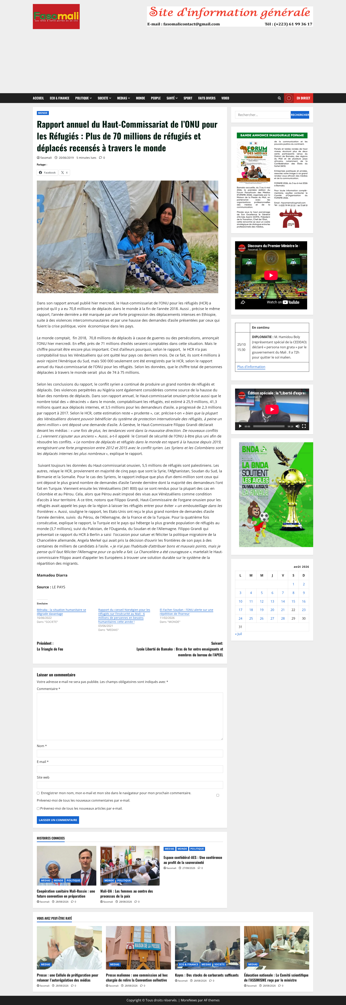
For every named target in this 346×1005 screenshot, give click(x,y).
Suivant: (180, 648)
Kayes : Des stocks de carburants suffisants (207, 975)
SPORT (188, 98)
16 (304, 601)
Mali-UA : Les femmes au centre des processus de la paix (126, 893)
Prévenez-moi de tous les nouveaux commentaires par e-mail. (83, 800)
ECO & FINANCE (59, 98)
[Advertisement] (173, 59)
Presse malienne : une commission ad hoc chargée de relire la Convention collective (137, 977)
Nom (42, 746)
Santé (171, 98)
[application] (272, 409)
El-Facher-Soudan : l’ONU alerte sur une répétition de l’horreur (186, 612)
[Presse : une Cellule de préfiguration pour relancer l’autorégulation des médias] (69, 948)
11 (251, 601)
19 (262, 610)
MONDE (140, 98)
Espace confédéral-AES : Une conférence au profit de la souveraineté (193, 860)
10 (240, 601)
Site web (43, 777)
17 (240, 610)
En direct (303, 98)
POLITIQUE (82, 98)
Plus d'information (251, 367)
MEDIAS (122, 98)
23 (304, 610)
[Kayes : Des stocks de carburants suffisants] (207, 948)
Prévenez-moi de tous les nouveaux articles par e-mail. (81, 808)
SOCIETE (103, 98)
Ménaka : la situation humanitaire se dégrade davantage (61, 612)
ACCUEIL (38, 98)
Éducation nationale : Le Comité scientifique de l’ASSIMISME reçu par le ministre (276, 977)
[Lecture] (240, 426)
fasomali (46, 158)
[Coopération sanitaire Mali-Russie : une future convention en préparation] (66, 866)
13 (272, 601)
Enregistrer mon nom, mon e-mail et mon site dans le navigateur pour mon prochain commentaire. (116, 793)
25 (251, 618)
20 (272, 610)
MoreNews (189, 1000)
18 (251, 610)
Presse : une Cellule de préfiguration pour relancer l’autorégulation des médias (67, 977)
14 (283, 601)
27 (272, 618)
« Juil (238, 634)
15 (293, 601)
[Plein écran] (304, 426)
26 (262, 618)
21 (283, 610)
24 (240, 618)
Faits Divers (206, 98)
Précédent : (50, 645)
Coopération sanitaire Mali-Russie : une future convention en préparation (66, 893)
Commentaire (48, 689)
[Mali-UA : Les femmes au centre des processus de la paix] (130, 866)
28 (283, 618)
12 (262, 601)
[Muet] (298, 426)
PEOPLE (156, 98)
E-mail (43, 762)
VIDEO (225, 98)
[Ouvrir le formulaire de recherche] (279, 98)
